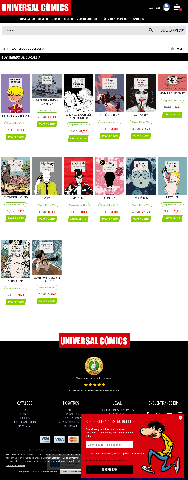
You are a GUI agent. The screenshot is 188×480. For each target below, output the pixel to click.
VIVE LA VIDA (78, 197)
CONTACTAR (71, 413)
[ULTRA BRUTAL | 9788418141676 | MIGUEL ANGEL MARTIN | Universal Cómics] (109, 176)
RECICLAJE (71, 426)
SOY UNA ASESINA (141, 114)
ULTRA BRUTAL (110, 197)
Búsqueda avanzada (172, 30)
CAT (158, 8)
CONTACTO (138, 19)
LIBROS (55, 19)
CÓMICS (43, 19)
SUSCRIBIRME (109, 469)
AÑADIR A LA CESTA (16, 137)
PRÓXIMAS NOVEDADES (114, 19)
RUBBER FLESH (172, 197)
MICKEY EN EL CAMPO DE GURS (172, 93)
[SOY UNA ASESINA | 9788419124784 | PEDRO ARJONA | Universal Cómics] (141, 93)
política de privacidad (133, 453)
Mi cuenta (166, 7)
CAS (151, 8)
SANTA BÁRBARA (141, 197)
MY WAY (47, 197)
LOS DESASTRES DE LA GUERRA (15, 197)
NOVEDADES (27, 19)
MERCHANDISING (86, 19)
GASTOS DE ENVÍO (71, 422)
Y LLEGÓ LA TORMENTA (109, 114)
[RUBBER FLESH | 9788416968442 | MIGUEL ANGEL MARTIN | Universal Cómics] (172, 176)
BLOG (71, 409)
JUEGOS (68, 19)
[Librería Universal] (35, 13)
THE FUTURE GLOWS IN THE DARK (15, 115)
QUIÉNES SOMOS (71, 418)
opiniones (95, 390)
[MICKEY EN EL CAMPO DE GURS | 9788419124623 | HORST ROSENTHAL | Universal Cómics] (172, 82)
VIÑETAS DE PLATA (15, 280)
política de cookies (15, 465)
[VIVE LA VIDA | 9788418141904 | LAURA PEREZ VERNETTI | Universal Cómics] (78, 176)
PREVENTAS (24, 426)
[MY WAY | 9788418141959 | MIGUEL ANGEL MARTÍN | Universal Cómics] (47, 176)
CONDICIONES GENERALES (117, 409)
